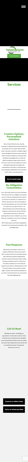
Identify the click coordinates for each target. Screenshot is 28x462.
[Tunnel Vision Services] (14, 50)
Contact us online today (14, 401)
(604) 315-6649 (14, 56)
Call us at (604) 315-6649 (14, 409)
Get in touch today (14, 179)
